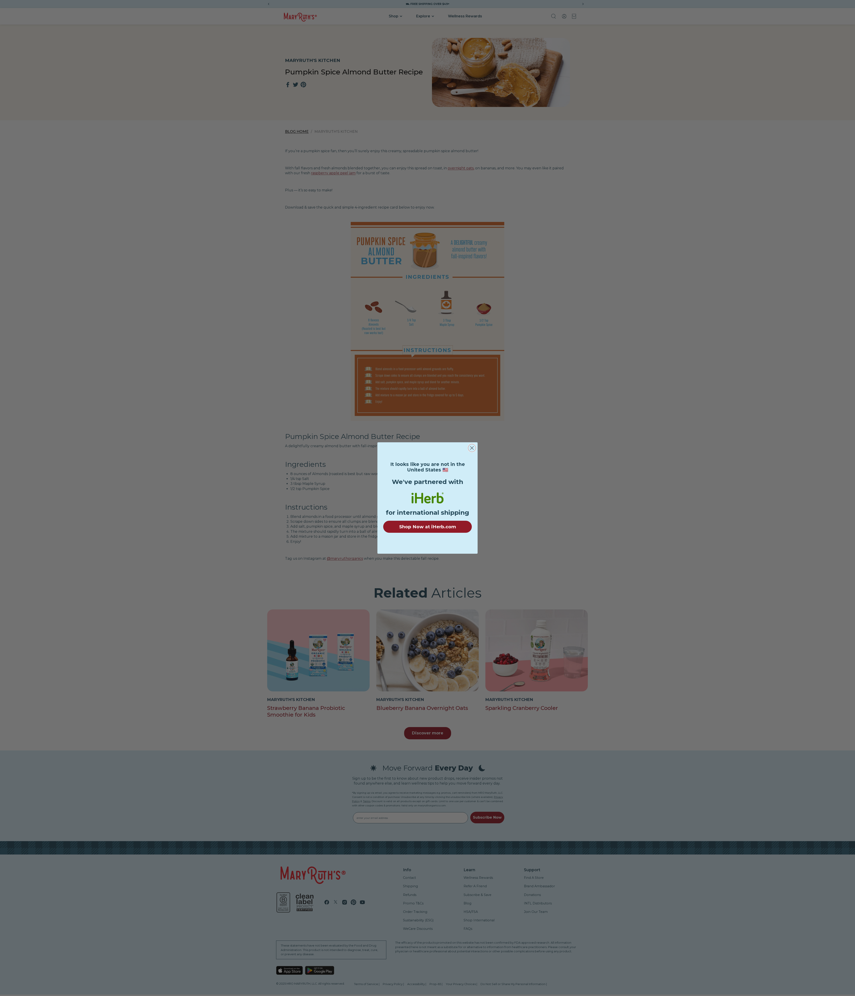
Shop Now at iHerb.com (427, 526)
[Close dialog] (472, 448)
